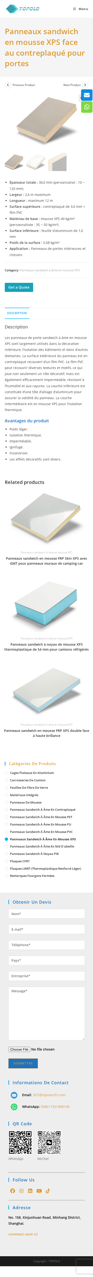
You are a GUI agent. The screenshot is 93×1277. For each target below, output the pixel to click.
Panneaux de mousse (25, 802)
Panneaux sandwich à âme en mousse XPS (50, 270)
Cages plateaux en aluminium (32, 773)
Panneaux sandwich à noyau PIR (34, 854)
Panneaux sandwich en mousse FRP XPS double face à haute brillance (46, 733)
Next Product (72, 85)
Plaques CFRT (20, 861)
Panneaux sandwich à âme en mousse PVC (41, 832)
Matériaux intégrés (24, 795)
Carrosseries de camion (28, 780)
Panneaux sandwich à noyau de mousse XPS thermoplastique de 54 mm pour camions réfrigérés (46, 647)
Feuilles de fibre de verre (29, 787)
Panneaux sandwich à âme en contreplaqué (42, 809)
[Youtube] (39, 1191)
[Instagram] (22, 1191)
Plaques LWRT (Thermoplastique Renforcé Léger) (45, 868)
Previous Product (24, 85)
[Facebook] (13, 1191)
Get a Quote (19, 287)
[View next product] (85, 85)
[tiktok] (48, 1191)
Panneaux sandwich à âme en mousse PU (40, 824)
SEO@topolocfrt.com (49, 1095)
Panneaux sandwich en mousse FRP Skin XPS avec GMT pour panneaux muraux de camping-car (46, 561)
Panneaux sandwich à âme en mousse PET (41, 817)
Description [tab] (17, 313)
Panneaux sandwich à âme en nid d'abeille (42, 846)
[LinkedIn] (30, 1191)
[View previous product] (8, 85)
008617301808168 (55, 1106)
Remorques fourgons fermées (32, 876)
